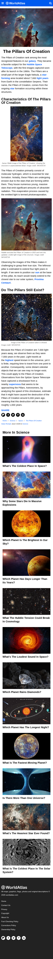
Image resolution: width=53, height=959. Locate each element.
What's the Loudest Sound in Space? (25, 656)
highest (9, 360)
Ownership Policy (8, 929)
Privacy (4, 909)
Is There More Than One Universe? (24, 798)
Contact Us (5, 905)
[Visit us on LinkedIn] (24, 938)
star (12, 88)
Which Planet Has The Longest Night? (26, 727)
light (39, 78)
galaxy (32, 61)
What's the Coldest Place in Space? (25, 466)
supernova (15, 384)
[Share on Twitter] (13, 415)
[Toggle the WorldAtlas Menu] (2, 3)
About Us (5, 917)
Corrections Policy (8, 925)
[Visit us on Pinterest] (19, 938)
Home (3, 901)
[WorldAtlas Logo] (16, 3)
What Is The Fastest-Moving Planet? (25, 762)
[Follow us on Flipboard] (3, 938)
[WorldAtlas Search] (50, 3)
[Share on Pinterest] (18, 415)
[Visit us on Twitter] (13, 938)
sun (37, 272)
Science (25, 424)
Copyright (5, 913)
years (45, 78)
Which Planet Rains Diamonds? (22, 692)
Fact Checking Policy (9, 921)
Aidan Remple (6, 424)
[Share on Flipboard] (3, 415)
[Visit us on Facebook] (8, 938)
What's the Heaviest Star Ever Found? (26, 833)
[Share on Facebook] (8, 415)
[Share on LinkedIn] (23, 415)
